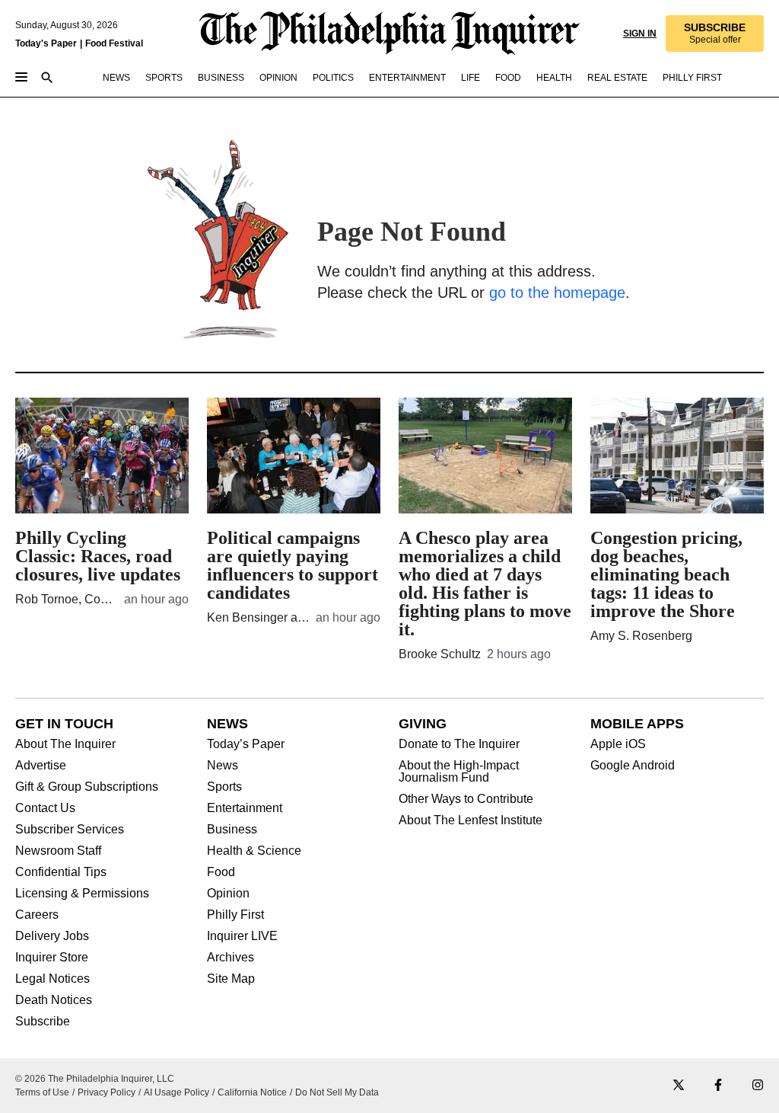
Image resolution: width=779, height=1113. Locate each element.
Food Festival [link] (114, 43)
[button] (715, 33)
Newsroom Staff (58, 851)
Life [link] (470, 77)
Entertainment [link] (407, 77)
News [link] (116, 77)
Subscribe (42, 1021)
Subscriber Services (69, 830)
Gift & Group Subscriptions (86, 787)
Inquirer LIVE (242, 936)
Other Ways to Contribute (466, 799)
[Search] (47, 79)
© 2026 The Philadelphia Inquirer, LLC (94, 1078)
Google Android (632, 766)
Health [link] (554, 77)
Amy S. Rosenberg (641, 635)
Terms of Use (42, 1092)
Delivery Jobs (52, 936)
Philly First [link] (692, 77)
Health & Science (254, 851)
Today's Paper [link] (46, 43)
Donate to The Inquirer (459, 744)
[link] (715, 33)
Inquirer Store (51, 957)
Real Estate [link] (617, 77)
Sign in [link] (640, 33)
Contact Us (45, 808)
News (222, 766)
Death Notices (53, 1000)
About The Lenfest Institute (470, 820)
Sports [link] (164, 77)
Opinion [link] (278, 77)
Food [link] (508, 77)
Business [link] (221, 77)
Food (221, 872)
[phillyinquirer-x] (678, 1086)
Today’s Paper (246, 744)
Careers (37, 915)
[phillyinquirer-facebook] (718, 1086)
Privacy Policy (106, 1092)
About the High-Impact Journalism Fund (459, 772)
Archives (230, 957)
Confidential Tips (61, 872)
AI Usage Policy (176, 1092)
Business (232, 830)
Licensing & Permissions (82, 894)
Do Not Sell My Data (337, 1092)
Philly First (235, 915)
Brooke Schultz (440, 654)
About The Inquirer (65, 744)
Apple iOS (618, 744)
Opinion (228, 894)
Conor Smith (118, 599)
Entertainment (244, 808)
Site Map (231, 979)
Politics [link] (333, 77)
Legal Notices (52, 979)
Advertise (40, 766)
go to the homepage (557, 292)
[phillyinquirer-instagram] (758, 1086)
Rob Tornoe (46, 599)
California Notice (252, 1092)
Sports (224, 787)
